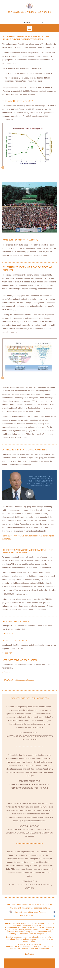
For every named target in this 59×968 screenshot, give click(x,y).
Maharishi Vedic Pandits (29, 9)
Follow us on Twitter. (28, 916)
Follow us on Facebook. (37, 912)
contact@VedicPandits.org (42, 904)
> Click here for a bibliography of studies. (18, 680)
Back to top (29, 954)
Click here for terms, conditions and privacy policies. (29, 908)
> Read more (7, 634)
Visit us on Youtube (20, 912)
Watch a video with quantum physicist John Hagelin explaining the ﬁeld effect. (28, 537)
